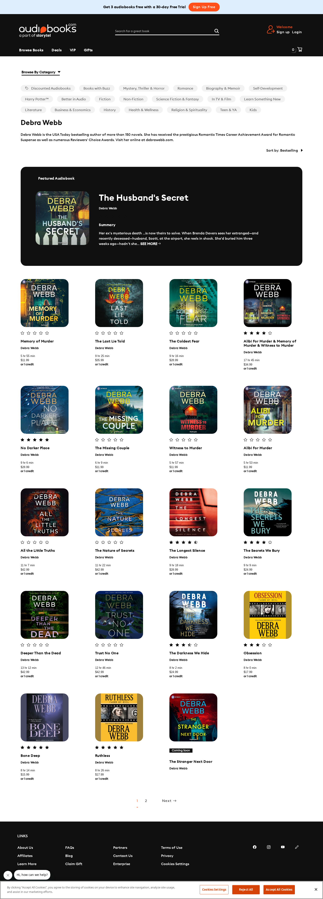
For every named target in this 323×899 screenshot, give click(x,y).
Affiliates (25, 856)
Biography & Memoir (223, 88)
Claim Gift (73, 864)
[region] (161, 890)
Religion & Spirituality (189, 110)
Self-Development (268, 88)
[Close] (316, 889)
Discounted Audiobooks (50, 88)
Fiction (105, 99)
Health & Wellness (143, 110)
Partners (120, 847)
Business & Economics (73, 110)
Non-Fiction (133, 99)
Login (297, 32)
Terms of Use (171, 847)
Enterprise (121, 864)
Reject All (246, 890)
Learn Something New (262, 99)
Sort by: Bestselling (282, 150)
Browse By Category (39, 72)
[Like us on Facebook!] (255, 860)
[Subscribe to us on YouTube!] (283, 860)
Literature (33, 110)
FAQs (69, 847)
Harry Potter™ (37, 99)
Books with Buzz (96, 88)
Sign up (283, 32)
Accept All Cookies (279, 890)
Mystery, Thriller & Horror (144, 88)
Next (167, 801)
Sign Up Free (204, 7)
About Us (25, 847)
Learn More (26, 864)
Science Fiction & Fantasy (177, 99)
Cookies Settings (175, 864)
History (110, 110)
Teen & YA (228, 110)
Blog (69, 856)
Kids (253, 110)
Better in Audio (74, 99)
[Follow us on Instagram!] (269, 860)
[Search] (216, 30)
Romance (185, 88)
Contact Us (122, 856)
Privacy (167, 856)
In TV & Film (221, 99)
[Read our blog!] (297, 860)
